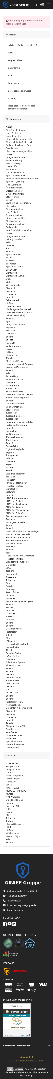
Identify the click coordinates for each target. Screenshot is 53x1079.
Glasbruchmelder (14, 190)
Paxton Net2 (12, 376)
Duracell (10, 772)
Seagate (10, 812)
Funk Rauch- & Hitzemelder (19, 537)
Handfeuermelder (14, 485)
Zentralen (10, 291)
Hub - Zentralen (13, 133)
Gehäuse (10, 245)
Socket (9, 281)
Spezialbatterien (14, 741)
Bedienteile (11, 227)
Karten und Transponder (17, 367)
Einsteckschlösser (14, 361)
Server (9, 349)
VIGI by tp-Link (13, 833)
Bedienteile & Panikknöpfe (19, 145)
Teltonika (10, 580)
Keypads (10, 452)
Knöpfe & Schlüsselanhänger (19, 230)
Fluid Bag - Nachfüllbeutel (18, 309)
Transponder (12, 455)
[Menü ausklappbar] (48, 4)
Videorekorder (13, 665)
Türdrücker (11, 358)
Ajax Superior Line (14, 208)
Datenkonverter (13, 628)
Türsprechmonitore (15, 415)
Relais (9, 242)
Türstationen (12, 418)
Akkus (9, 257)
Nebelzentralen (13, 306)
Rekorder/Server (14, 677)
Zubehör (10, 251)
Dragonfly (11, 564)
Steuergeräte (12, 196)
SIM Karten (11, 169)
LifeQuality (11, 269)
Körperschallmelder (15, 218)
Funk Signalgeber (14, 543)
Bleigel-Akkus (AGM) (16, 726)
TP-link (9, 650)
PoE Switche (12, 692)
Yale (8, 248)
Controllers (11, 610)
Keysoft (9, 464)
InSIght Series (12, 656)
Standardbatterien (15, 744)
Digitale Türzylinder (15, 449)
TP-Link (9, 607)
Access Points (12, 592)
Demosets (11, 294)
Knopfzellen (12, 732)
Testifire (10, 570)
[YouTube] (9, 923)
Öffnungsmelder (14, 187)
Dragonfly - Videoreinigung (19, 707)
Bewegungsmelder (15, 193)
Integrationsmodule (15, 157)
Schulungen (13, 747)
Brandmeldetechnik (15, 473)
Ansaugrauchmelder (16, 522)
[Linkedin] (14, 923)
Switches (10, 616)
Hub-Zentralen (13, 212)
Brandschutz (12, 148)
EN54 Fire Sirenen (14, 507)
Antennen (11, 598)
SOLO (8, 567)
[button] (26, 1045)
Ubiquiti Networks (15, 824)
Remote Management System (20, 601)
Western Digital (13, 836)
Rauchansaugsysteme (16, 516)
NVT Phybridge (13, 796)
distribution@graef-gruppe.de (21, 905)
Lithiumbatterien (14, 735)
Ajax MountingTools (15, 175)
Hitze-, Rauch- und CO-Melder (20, 555)
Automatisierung (14, 160)
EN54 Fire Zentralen (15, 501)
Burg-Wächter (13, 766)
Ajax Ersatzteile (13, 254)
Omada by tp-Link (14, 799)
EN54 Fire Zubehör (15, 513)
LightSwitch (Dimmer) (16, 275)
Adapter (10, 458)
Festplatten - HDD (14, 701)
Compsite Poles (13, 769)
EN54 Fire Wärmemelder (17, 510)
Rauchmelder (12, 573)
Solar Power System (15, 662)
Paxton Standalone (15, 403)
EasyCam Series (13, 653)
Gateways (10, 589)
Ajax (8, 321)
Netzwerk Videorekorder (18, 644)
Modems (10, 595)
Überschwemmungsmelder (19, 151)
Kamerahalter (12, 647)
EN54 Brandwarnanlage (17, 497)
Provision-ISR (12, 683)
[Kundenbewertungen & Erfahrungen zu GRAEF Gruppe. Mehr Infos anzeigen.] (17, 1019)
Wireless (10, 619)
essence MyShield (14, 775)
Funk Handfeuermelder (17, 540)
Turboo (9, 821)
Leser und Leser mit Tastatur (19, 364)
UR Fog (9, 303)
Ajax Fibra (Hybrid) (15, 181)
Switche (10, 586)
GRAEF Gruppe (13, 778)
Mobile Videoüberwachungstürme (22, 178)
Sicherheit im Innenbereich (19, 139)
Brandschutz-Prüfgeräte (17, 561)
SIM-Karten (11, 738)
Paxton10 (10, 342)
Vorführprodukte (14, 345)
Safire (9, 809)
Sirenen (9, 154)
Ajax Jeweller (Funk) (15, 129)
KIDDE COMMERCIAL (16, 790)
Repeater (10, 479)
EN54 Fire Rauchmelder (17, 504)
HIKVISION (11, 781)
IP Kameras (11, 641)
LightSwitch (12, 272)
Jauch (9, 784)
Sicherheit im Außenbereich (19, 142)
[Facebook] (5, 923)
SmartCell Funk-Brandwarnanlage (22, 531)
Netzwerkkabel (13, 704)
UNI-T (8, 827)
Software (10, 352)
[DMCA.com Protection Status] (16, 1068)
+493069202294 (14, 900)
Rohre (9, 525)
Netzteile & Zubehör (15, 172)
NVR (8, 689)
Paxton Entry (12, 431)
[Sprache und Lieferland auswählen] (41, 5)
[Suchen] (35, 5)
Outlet (9, 278)
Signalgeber (12, 488)
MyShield (10, 287)
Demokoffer (12, 166)
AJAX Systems (13, 763)
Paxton (9, 467)
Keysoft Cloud (12, 787)
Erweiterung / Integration (18, 202)
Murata (9, 793)
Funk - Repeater (13, 136)
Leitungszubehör (14, 239)
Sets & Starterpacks (15, 163)
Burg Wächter (12, 446)
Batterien (10, 260)
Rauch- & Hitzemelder (16, 482)
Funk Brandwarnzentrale (18, 534)
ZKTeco (9, 842)
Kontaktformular (15, 910)
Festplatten (11, 631)
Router (9, 583)
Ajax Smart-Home (14, 266)
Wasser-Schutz (13, 284)
